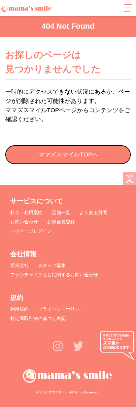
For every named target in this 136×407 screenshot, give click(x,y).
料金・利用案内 (26, 212)
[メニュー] (128, 8)
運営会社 (19, 265)
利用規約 (19, 309)
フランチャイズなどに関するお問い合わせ (54, 274)
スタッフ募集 (52, 265)
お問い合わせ (24, 221)
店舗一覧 (61, 212)
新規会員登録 (61, 221)
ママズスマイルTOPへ (68, 154)
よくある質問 (93, 212)
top (129, 176)
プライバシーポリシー (61, 309)
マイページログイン (31, 231)
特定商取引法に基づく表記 (38, 318)
